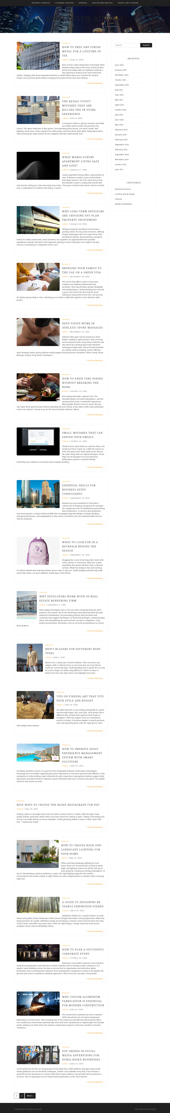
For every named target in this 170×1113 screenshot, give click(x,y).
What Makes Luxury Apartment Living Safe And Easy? (80, 161)
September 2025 (122, 85)
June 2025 (119, 95)
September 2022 (122, 145)
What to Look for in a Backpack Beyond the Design (80, 546)
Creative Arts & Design (125, 194)
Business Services (41, 3)
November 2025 (121, 75)
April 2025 (119, 105)
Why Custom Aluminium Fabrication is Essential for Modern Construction (83, 1001)
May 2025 (119, 100)
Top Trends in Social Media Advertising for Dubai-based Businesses (81, 1055)
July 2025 (119, 90)
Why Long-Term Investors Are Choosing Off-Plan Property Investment (83, 215)
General (83, 3)
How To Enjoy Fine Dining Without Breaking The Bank (82, 383)
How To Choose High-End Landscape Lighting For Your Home (81, 849)
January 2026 (120, 70)
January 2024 (120, 135)
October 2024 (120, 110)
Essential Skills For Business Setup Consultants (79, 489)
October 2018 (120, 164)
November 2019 (121, 160)
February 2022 (121, 150)
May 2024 (119, 125)
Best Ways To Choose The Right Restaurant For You (58, 804)
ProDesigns (151, 1109)
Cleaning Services (64, 3)
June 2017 (119, 169)
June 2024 (119, 120)
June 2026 (119, 65)
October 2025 (120, 80)
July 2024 (119, 115)
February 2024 (121, 130)
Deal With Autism (85, 19)
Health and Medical (102, 3)
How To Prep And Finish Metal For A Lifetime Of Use (81, 51)
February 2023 (121, 140)
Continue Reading (96, 83)
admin (65, 60)
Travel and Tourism (128, 3)
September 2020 (122, 155)
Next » (30, 1096)
